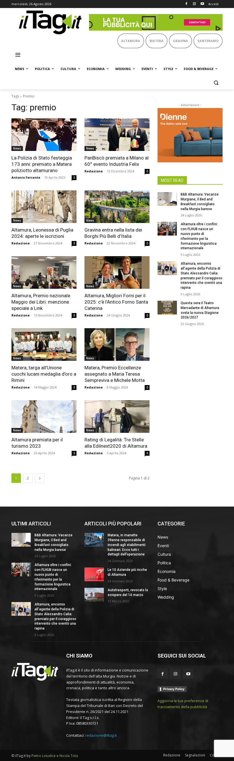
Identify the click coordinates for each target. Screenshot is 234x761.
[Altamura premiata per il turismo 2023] (43, 416)
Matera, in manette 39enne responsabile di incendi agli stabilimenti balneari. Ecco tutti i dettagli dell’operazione (127, 544)
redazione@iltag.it (101, 735)
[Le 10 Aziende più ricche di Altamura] (94, 574)
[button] (216, 82)
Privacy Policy (173, 689)
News (17, 148)
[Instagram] (194, 4)
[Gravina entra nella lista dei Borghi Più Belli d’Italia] (117, 206)
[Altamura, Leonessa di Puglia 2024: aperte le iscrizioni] (43, 206)
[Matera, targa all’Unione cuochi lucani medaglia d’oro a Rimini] (43, 344)
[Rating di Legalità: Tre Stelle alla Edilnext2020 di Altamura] (117, 416)
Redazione (93, 171)
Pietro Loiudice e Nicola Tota (54, 755)
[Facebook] (186, 4)
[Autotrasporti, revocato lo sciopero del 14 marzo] (94, 594)
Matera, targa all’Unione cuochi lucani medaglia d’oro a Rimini (43, 374)
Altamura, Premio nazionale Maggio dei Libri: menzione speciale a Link (40, 302)
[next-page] (40, 478)
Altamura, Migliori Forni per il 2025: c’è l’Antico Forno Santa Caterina (116, 302)
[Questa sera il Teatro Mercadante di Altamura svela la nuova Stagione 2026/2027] (167, 307)
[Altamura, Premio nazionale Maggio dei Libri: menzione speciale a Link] (43, 272)
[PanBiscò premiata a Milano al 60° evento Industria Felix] (117, 134)
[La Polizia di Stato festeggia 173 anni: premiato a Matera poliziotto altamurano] (43, 134)
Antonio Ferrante (25, 177)
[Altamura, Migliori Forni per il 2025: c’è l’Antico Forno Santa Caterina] (117, 272)
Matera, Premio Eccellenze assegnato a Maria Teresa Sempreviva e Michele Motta (114, 374)
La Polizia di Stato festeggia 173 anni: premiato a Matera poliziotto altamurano (41, 164)
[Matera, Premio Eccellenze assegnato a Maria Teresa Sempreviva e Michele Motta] (117, 344)
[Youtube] (202, 4)
